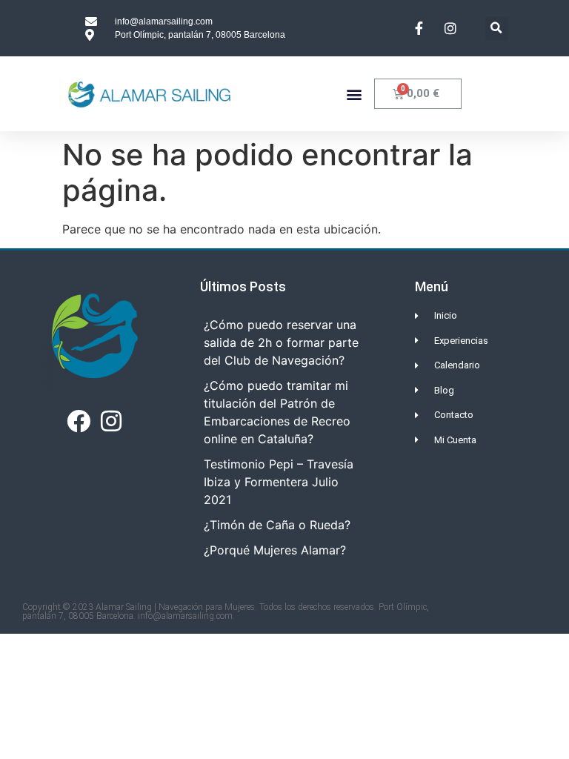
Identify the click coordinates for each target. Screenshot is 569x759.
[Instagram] (111, 420)
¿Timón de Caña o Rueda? (277, 524)
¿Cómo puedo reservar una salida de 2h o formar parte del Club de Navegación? (281, 342)
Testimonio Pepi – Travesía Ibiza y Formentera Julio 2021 (278, 482)
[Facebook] (78, 420)
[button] (496, 28)
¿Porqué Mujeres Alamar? (275, 550)
